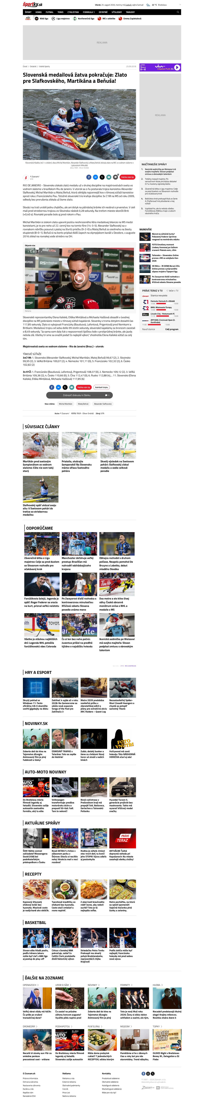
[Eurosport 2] (145, 308)
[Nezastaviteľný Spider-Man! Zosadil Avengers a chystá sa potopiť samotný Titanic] (122, 688)
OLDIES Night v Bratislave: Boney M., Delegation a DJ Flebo (166, 1056)
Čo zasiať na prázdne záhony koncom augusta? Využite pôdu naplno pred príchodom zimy (68, 1015)
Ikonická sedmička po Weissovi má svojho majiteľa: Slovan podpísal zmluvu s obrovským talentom (160, 172)
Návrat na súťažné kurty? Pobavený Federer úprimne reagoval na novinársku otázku (165, 237)
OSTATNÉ (103, 12)
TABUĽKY (130, 12)
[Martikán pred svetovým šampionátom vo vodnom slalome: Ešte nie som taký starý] (40, 445)
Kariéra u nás (28, 1088)
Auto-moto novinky (45, 772)
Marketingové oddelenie (112, 1088)
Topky (156, 1026)
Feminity (125, 985)
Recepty (33, 874)
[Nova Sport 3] (145, 314)
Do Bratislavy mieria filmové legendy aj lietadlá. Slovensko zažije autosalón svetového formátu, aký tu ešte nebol (36, 805)
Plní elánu (94, 1026)
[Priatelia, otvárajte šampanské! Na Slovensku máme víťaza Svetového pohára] (79, 445)
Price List (66, 1092)
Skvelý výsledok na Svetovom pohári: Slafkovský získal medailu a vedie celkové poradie (117, 466)
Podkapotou (62, 1026)
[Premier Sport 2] (145, 321)
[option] (37, 1024)
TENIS (60, 12)
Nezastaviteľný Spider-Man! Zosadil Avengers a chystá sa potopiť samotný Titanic (121, 704)
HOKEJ (39, 12)
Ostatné (33, 66)
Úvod (25, 66)
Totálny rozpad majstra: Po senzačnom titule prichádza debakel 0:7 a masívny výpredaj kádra (161, 181)
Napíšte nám (28, 1092)
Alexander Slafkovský (103, 403)
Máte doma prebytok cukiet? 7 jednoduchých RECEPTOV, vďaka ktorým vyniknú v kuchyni (101, 1056)
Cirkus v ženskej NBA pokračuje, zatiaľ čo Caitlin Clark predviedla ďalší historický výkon (63, 954)
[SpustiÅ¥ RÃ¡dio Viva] (160, 66)
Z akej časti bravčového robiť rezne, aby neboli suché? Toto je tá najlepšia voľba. (92, 906)
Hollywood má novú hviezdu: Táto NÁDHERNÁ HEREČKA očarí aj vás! (122, 754)
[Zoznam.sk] (149, 1088)
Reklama (66, 1073)
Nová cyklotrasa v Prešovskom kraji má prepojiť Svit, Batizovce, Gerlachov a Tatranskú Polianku (92, 805)
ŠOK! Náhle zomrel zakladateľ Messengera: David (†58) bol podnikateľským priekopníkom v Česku (35, 856)
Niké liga (44, 18)
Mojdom (124, 1026)
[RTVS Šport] (145, 296)
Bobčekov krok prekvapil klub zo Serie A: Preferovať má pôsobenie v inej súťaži (161, 201)
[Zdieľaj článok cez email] (108, 177)
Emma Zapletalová (132, 18)
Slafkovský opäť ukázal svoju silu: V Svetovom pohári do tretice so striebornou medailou (39, 510)
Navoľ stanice (148, 329)
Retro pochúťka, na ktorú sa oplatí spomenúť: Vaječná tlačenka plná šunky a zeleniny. (122, 906)
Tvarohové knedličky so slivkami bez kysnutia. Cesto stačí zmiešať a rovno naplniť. (63, 906)
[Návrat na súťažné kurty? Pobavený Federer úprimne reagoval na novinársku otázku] (145, 237)
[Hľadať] (178, 12)
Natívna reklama (69, 1096)
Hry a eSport (38, 672)
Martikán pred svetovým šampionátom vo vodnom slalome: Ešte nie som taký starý (38, 466)
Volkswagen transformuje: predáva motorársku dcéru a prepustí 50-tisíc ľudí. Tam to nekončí (63, 805)
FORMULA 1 (89, 12)
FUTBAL (49, 12)
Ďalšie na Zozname (44, 978)
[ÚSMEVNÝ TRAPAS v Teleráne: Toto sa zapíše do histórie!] (65, 739)
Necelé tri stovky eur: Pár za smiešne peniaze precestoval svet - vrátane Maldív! (37, 1056)
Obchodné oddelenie (110, 1081)
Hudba (156, 985)
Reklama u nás (68, 1078)
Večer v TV (173, 290)
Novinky (92, 985)
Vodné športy (44, 66)
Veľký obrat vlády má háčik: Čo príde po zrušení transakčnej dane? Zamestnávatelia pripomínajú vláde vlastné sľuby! (37, 1015)
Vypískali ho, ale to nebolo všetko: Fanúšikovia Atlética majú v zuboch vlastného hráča (160, 211)
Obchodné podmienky (71, 1085)
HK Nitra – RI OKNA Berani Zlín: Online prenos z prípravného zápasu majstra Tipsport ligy (166, 269)
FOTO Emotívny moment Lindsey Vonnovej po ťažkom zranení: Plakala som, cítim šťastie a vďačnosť (165, 247)
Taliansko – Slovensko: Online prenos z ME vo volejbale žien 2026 (165, 258)
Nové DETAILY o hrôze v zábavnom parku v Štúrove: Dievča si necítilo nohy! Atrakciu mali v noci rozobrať (65, 856)
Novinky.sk (36, 723)
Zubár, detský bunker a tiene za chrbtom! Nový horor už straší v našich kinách (92, 755)
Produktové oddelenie (110, 1078)
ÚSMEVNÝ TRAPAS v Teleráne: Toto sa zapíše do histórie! (64, 754)
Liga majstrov (63, 18)
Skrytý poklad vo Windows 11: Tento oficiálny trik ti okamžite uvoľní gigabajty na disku (35, 704)
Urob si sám (62, 985)
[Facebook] (143, 1074)
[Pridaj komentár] (115, 177)
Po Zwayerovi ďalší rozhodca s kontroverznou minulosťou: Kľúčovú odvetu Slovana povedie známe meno (166, 279)
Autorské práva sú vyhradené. (154, 1081)
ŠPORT (28, 12)
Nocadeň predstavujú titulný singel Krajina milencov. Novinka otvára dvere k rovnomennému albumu (167, 1015)
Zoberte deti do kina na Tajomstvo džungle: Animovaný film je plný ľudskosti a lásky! (34, 755)
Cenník (65, 1088)
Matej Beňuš (83, 403)
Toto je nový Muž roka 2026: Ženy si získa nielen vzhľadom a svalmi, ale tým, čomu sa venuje (134, 1015)
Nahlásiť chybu (101, 387)
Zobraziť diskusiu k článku (86, 395)
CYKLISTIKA (73, 12)
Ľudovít (128, 4)
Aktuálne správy (42, 823)
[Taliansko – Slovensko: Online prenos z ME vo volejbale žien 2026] (145, 258)
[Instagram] (148, 1074)
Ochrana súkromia (30, 1081)
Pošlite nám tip (127, 177)
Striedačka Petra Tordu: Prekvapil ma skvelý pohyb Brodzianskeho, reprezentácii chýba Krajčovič (92, 956)
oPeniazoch (29, 985)
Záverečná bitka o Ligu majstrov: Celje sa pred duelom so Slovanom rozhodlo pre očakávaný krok (161, 191)
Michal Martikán (65, 403)
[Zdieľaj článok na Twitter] (102, 177)
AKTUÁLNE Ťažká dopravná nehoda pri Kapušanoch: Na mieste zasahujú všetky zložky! (121, 855)
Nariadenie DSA (29, 1096)
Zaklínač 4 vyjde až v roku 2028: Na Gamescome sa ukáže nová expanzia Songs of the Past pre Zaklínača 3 (65, 706)
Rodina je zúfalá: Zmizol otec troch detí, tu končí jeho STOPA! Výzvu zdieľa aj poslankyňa (93, 855)
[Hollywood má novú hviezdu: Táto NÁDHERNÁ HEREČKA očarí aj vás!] (122, 739)
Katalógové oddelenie (110, 1085)
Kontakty (106, 1073)
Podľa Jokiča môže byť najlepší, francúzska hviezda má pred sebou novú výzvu (121, 954)
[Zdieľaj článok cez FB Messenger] (95, 177)
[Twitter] (153, 1074)
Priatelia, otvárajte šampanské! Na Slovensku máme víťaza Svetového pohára (77, 466)
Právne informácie (30, 1078)
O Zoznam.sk (29, 1073)
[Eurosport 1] (145, 302)
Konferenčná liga (86, 18)
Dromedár (29, 1026)
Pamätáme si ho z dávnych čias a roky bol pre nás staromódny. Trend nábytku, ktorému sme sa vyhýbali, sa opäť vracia (134, 1056)
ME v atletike (109, 18)
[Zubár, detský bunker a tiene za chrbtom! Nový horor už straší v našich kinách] (94, 739)
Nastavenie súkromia (31, 1085)
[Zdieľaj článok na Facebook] (88, 177)
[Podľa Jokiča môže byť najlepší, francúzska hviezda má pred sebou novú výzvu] (122, 938)
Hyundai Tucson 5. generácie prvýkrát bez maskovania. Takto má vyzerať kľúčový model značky (121, 805)
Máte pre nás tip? (109, 1092)
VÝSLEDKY (117, 12)
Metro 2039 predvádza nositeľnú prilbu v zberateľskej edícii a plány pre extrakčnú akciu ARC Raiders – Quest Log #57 (94, 706)
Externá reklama (69, 1081)
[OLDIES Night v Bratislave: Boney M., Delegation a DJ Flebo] (167, 1040)
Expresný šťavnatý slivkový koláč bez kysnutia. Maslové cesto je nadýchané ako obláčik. (36, 906)
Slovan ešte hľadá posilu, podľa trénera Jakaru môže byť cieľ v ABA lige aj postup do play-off (35, 954)
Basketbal (35, 922)
